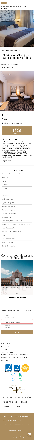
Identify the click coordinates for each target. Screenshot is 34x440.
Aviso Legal (7, 416)
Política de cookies (23, 416)
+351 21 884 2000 (7, 352)
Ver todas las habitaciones (11, 50)
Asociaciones (10, 402)
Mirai (20, 430)
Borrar (29, 310)
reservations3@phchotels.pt (14, 357)
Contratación (23, 397)
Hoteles (7, 397)
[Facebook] (13, 436)
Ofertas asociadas (7, 68)
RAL (28, 424)
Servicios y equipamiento (9, 64)
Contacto (18, 406)
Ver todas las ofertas (17, 298)
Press (6, 406)
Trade (24, 402)
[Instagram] (19, 436)
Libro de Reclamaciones (12, 420)
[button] (2, 91)
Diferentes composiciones (13, 123)
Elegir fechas (6, 161)
